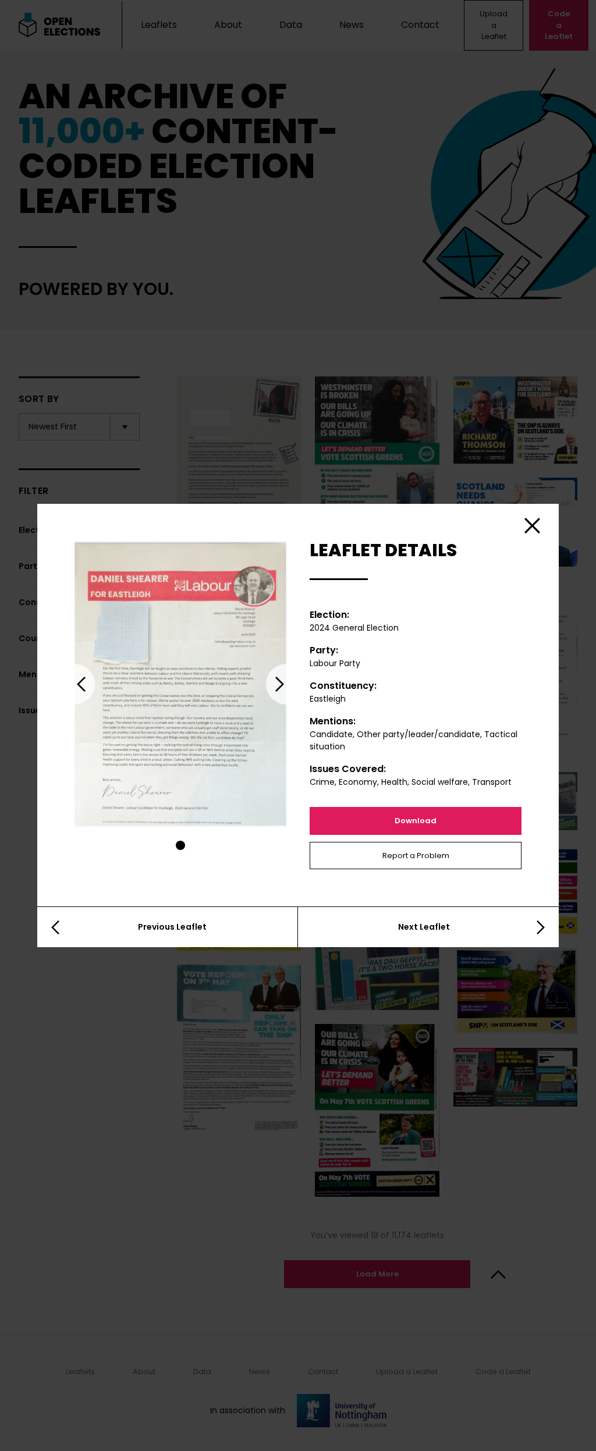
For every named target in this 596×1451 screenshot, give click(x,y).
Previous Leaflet (172, 927)
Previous (74, 684)
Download (416, 820)
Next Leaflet (424, 927)
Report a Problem (415, 855)
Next (286, 684)
